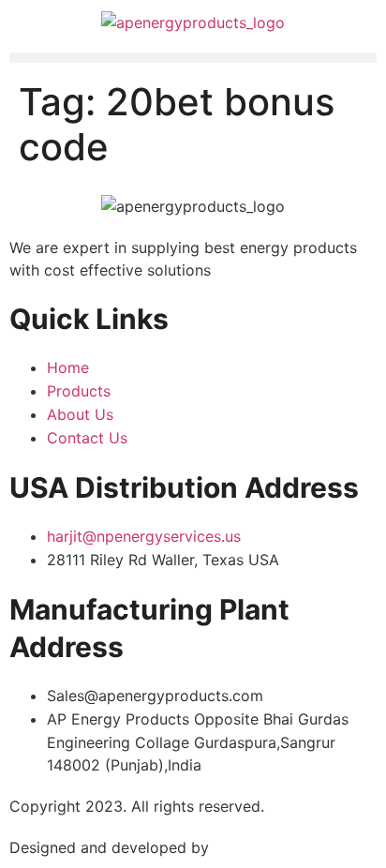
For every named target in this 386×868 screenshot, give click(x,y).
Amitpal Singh (263, 847)
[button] (193, 57)
